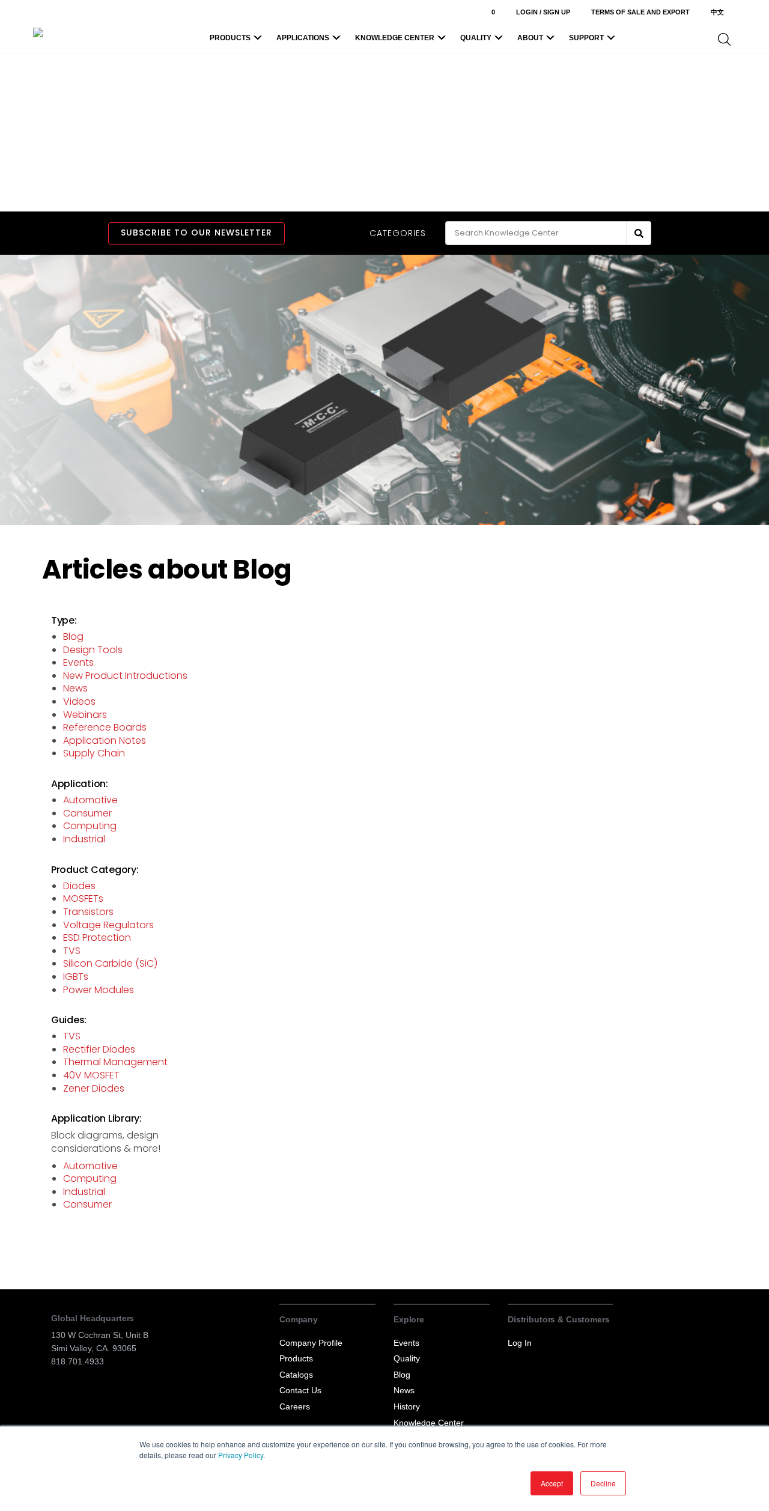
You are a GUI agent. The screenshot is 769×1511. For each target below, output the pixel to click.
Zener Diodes (93, 1088)
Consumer (87, 813)
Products (230, 38)
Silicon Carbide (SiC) (110, 963)
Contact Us (300, 1390)
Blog (73, 636)
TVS (72, 951)
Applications (302, 38)
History (407, 1406)
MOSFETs (83, 898)
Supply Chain (94, 753)
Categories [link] (397, 233)
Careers (294, 1406)
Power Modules (98, 990)
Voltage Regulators (108, 925)
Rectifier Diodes (99, 1049)
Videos (79, 701)
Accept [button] (552, 1483)
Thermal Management (115, 1062)
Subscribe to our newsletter (196, 232)
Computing (90, 826)
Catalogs (296, 1374)
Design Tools (93, 650)
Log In (520, 1343)
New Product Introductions (125, 676)
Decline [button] (603, 1483)
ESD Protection (97, 937)
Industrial (84, 839)
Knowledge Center (394, 38)
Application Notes (104, 740)
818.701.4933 (77, 1361)
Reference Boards (105, 727)
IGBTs (75, 977)
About (530, 38)
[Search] (639, 233)
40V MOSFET (91, 1075)
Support (586, 38)
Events (78, 662)
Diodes (79, 886)
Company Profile (310, 1343)
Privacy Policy (240, 1455)
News (75, 688)
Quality (475, 38)
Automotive (90, 800)
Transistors (88, 912)
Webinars (85, 715)
